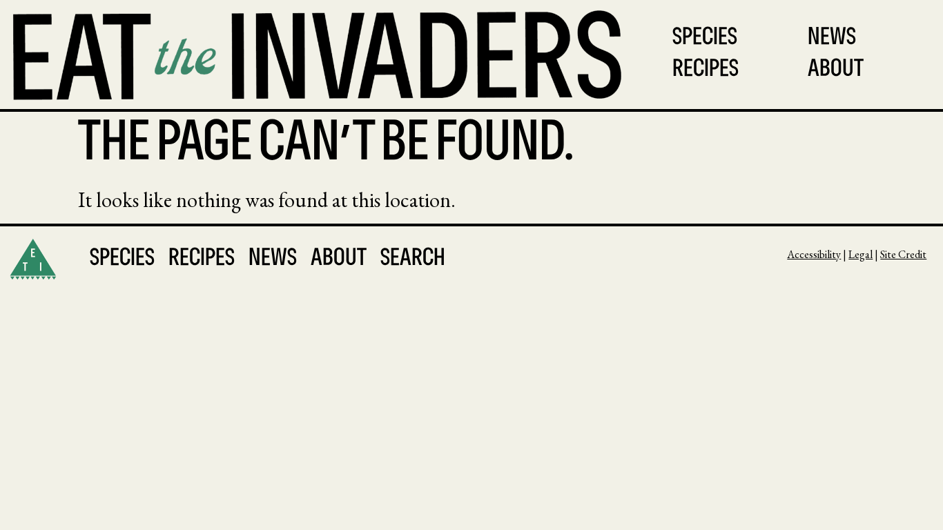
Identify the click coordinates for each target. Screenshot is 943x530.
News (832, 38)
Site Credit (903, 254)
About (836, 70)
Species (704, 38)
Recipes (705, 70)
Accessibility (814, 254)
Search (412, 259)
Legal (860, 254)
